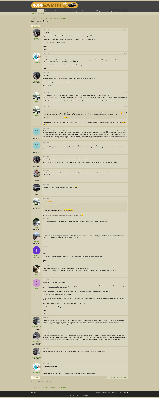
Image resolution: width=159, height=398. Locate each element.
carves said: (47, 110)
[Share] (125, 30)
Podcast (63, 11)
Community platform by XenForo (79, 395)
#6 (126, 128)
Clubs (83, 11)
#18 (126, 333)
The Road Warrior (36, 256)
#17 (126, 317)
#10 (126, 184)
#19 (126, 348)
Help (120, 392)
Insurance (90, 11)
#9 (126, 170)
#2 (126, 53)
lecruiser (36, 193)
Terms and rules (106, 392)
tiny (36, 101)
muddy (36, 137)
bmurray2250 (36, 326)
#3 (126, 72)
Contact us (98, 392)
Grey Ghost (36, 342)
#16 (126, 279)
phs (36, 274)
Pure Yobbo (36, 62)
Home (33, 11)
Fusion (34, 392)
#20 (126, 363)
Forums (40, 11)
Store (56, 11)
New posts (33, 13)
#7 (126, 142)
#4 (126, 92)
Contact (104, 11)
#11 (126, 198)
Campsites (77, 11)
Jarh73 (36, 288)
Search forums (40, 13)
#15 (126, 265)
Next (37, 26)
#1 (126, 29)
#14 (126, 247)
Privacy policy (114, 392)
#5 (126, 106)
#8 (126, 156)
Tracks (69, 11)
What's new (48, 11)
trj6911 (36, 241)
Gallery (98, 11)
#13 (126, 233)
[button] (53, 10)
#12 (126, 219)
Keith (36, 227)
